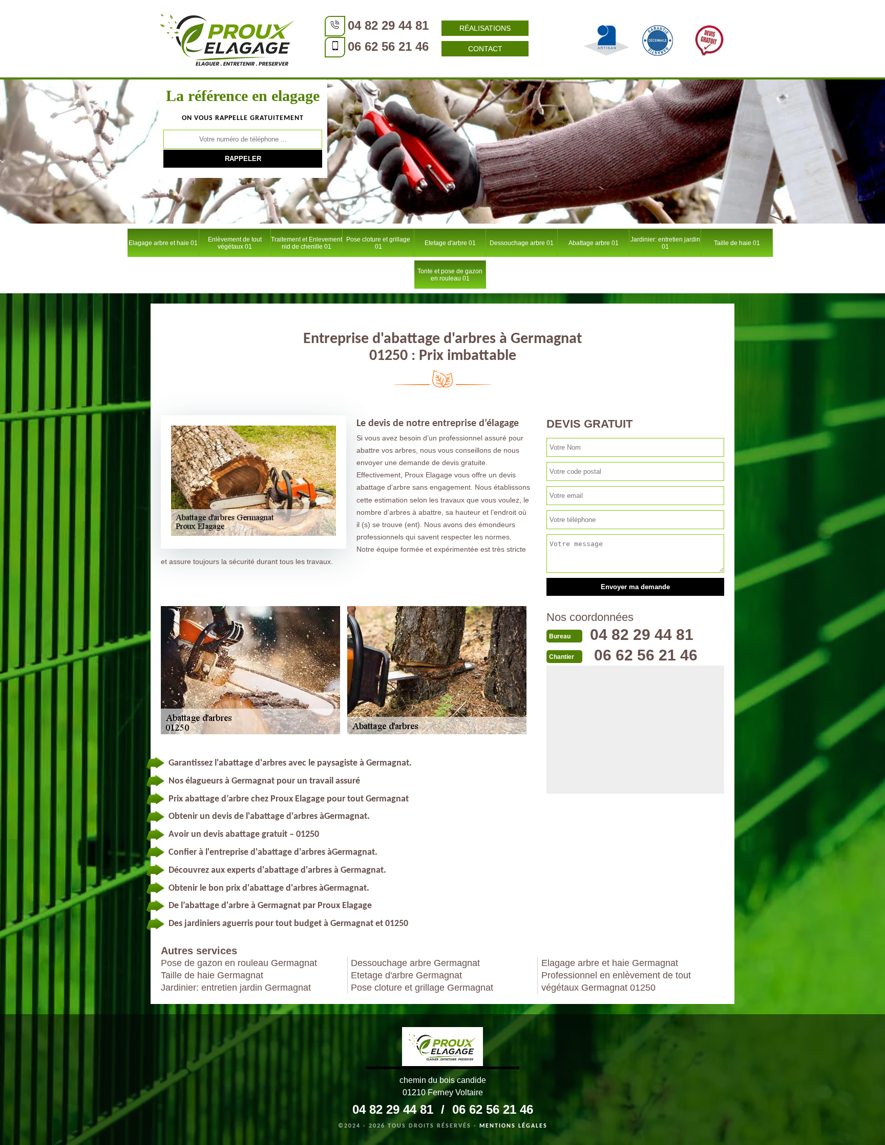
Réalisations (485, 28)
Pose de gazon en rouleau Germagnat (239, 963)
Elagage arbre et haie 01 (163, 243)
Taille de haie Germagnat (212, 975)
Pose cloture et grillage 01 (378, 243)
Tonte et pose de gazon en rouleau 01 (449, 275)
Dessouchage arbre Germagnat (415, 963)
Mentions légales (513, 1126)
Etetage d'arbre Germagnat (406, 975)
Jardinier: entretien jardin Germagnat (236, 987)
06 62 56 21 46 (388, 46)
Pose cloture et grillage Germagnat (422, 987)
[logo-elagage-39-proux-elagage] (442, 1048)
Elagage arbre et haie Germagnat (609, 963)
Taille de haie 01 (737, 243)
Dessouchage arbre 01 (522, 243)
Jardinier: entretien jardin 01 (665, 243)
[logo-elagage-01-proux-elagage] (227, 38)
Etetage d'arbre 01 (450, 243)
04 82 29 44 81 (388, 25)
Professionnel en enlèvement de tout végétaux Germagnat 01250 (616, 981)
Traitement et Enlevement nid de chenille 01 (306, 243)
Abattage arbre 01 (593, 243)
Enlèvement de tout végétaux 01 (235, 243)
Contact (485, 49)
